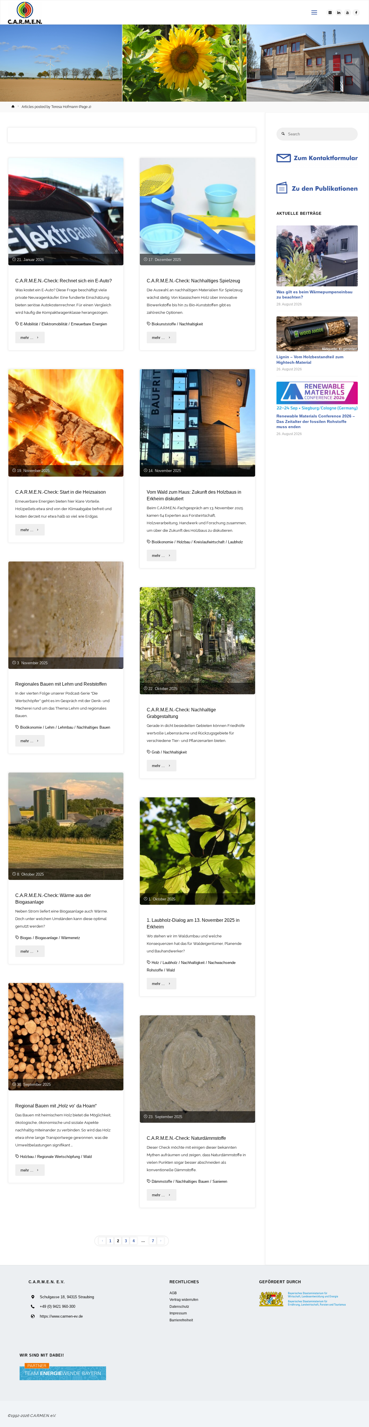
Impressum (178, 1313)
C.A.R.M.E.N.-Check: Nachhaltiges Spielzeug (193, 280)
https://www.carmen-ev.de (61, 1316)
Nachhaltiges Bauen (93, 727)
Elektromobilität (54, 324)
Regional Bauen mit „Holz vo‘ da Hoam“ (56, 1105)
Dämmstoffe (162, 1181)
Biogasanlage (46, 938)
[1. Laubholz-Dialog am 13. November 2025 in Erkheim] (197, 851)
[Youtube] (347, 12)
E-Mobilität (29, 324)
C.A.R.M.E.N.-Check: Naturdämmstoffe (186, 1138)
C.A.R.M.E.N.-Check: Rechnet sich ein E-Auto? (63, 280)
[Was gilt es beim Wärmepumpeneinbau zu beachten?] (316, 255)
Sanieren (219, 1181)
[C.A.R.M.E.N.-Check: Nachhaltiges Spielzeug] (197, 211)
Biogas (26, 938)
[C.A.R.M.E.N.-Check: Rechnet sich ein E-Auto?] (66, 211)
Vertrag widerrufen (184, 1299)
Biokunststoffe (164, 324)
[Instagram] (330, 12)
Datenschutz (179, 1306)
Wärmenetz (70, 938)
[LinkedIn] (338, 12)
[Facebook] (356, 12)
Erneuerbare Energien (89, 324)
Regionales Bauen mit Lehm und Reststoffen (61, 684)
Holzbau (183, 542)
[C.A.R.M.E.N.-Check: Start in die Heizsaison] (66, 423)
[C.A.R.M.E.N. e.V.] (25, 12)
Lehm (49, 727)
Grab (156, 752)
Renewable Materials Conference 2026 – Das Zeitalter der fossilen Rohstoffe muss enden (315, 421)
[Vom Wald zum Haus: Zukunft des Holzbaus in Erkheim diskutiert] (197, 423)
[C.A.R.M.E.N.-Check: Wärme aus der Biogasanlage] (66, 826)
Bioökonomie (162, 542)
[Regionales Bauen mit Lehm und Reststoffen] (66, 615)
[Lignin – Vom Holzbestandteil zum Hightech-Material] (316, 333)
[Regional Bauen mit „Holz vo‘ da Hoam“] (66, 1036)
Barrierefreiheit (181, 1320)
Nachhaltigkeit (191, 324)
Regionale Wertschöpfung (58, 1156)
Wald (170, 970)
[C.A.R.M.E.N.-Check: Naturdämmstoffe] (197, 1069)
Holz (155, 962)
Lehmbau (65, 727)
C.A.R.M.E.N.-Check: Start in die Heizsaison (60, 492)
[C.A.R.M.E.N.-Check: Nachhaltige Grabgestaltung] (197, 641)
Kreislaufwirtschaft (209, 542)
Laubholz (235, 542)
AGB (173, 1293)
